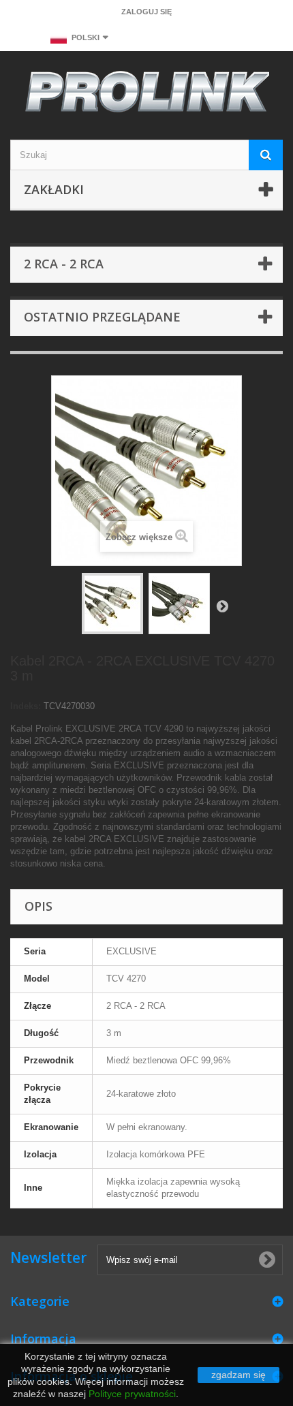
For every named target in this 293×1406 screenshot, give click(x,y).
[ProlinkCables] (146, 93)
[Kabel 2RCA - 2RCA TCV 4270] (112, 604)
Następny (222, 605)
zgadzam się (238, 1374)
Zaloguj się (146, 11)
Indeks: (25, 706)
